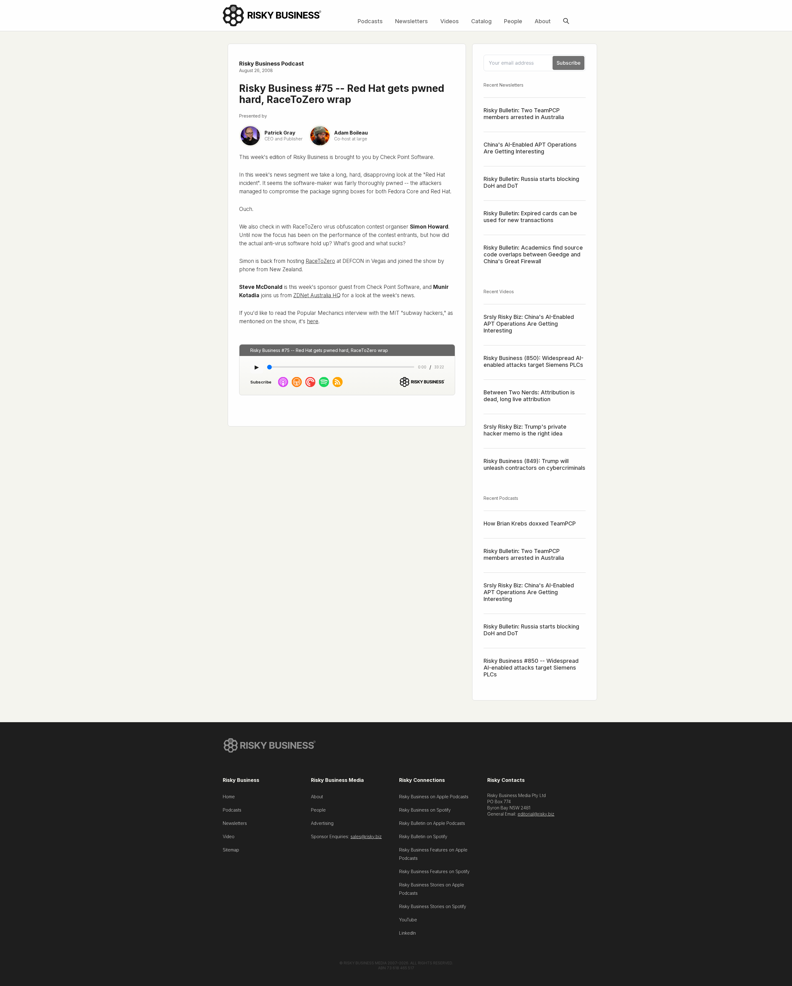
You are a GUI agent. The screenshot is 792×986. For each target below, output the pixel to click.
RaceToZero (320, 261)
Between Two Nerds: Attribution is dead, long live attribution (529, 395)
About (543, 21)
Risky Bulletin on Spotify (423, 836)
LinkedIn (407, 933)
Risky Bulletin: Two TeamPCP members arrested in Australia (524, 113)
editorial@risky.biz (536, 814)
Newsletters (411, 21)
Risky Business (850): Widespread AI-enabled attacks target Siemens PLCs (533, 361)
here (312, 321)
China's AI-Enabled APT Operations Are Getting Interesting (530, 148)
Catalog (481, 21)
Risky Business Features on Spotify (434, 871)
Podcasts (370, 21)
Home (229, 796)
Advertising (322, 823)
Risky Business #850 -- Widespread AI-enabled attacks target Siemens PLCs (531, 668)
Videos (449, 21)
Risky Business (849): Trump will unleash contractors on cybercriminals (534, 464)
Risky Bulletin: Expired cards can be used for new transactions (530, 216)
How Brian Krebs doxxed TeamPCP (530, 523)
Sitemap (231, 849)
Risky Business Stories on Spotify (432, 906)
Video (229, 836)
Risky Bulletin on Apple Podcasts (432, 823)
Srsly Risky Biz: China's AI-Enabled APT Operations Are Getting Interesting (529, 324)
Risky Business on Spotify (425, 809)
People (513, 21)
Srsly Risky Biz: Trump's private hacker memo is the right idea (525, 430)
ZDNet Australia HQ (317, 295)
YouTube (408, 919)
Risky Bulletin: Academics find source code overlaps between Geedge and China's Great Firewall (533, 254)
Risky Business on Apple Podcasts (433, 796)
